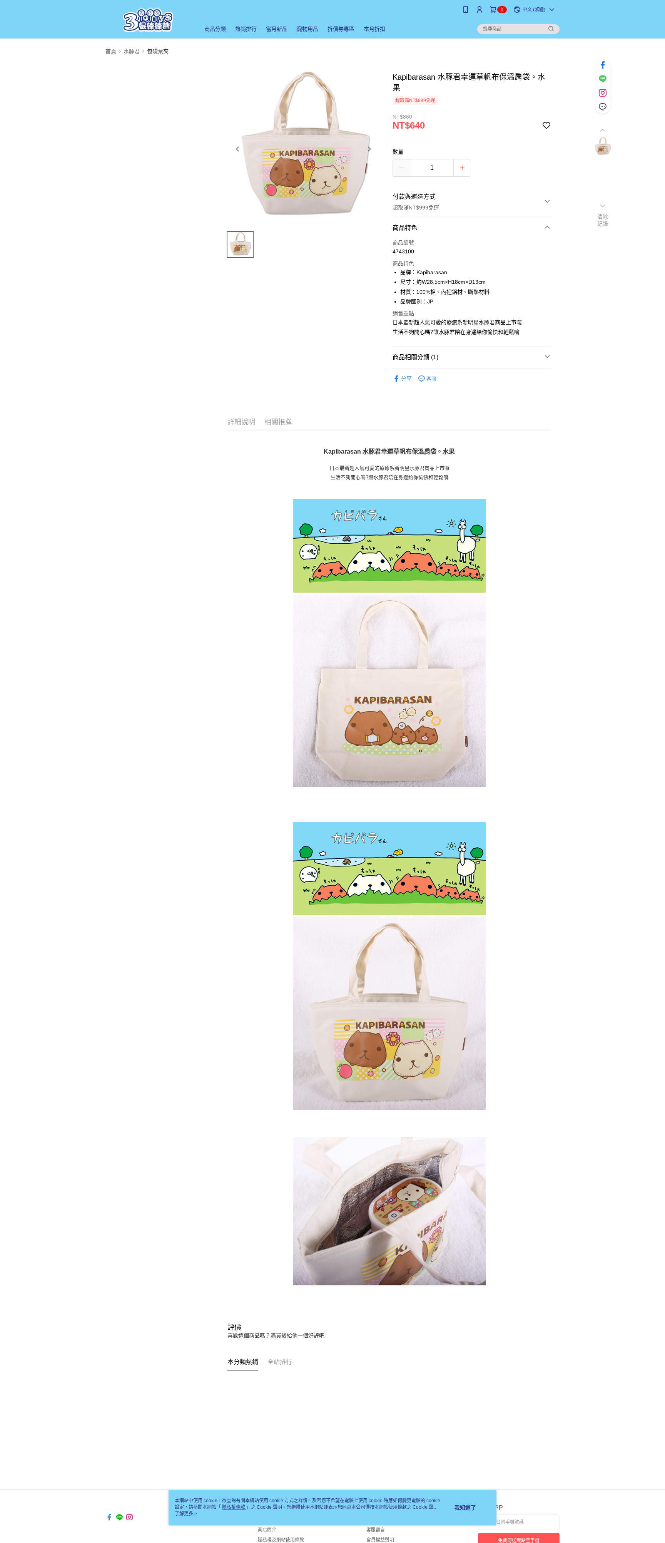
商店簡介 (267, 1530)
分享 (406, 378)
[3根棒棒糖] (148, 20)
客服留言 (375, 1530)
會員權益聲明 (380, 1540)
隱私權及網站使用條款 (281, 1540)
